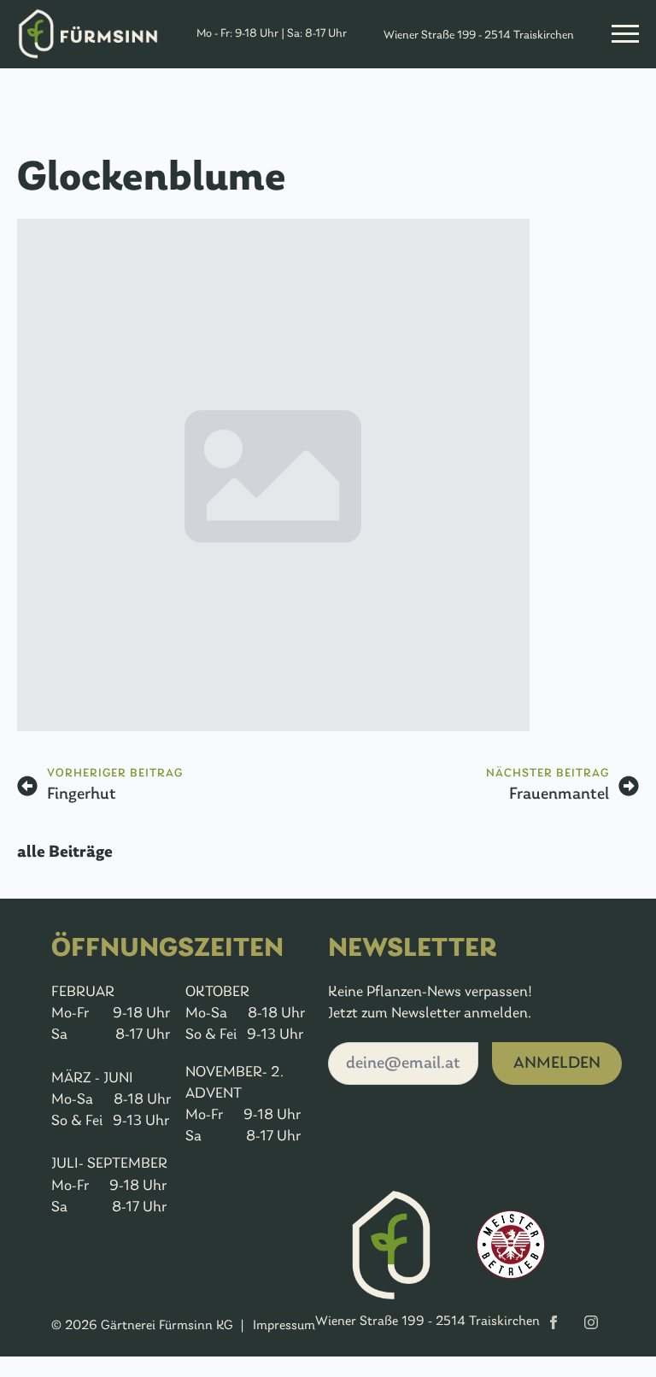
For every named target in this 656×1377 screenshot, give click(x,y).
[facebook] (553, 1322)
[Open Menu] (625, 34)
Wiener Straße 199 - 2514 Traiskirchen (479, 35)
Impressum (284, 1326)
